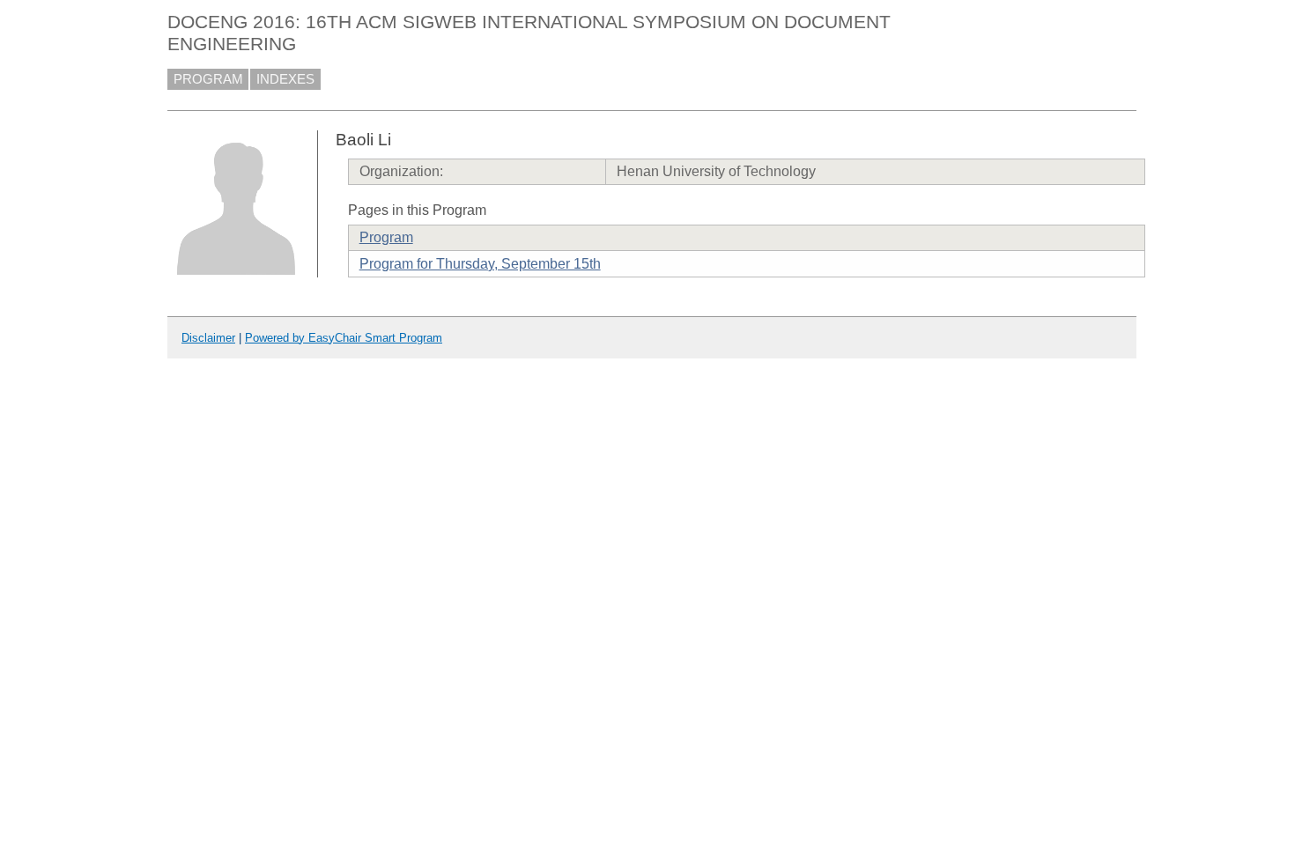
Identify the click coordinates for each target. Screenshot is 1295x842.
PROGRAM (208, 79)
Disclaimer (208, 337)
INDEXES (285, 79)
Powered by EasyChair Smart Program (343, 337)
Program (386, 237)
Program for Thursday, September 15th (480, 263)
